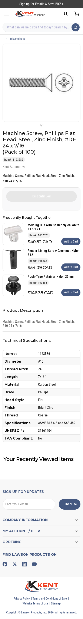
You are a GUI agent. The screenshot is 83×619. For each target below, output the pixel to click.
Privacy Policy (22, 598)
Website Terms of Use (35, 603)
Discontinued (18, 38)
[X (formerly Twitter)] (14, 564)
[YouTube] (34, 564)
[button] (34, 125)
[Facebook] (5, 564)
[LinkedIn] (24, 564)
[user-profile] (65, 13)
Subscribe (70, 504)
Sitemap (56, 603)
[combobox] (41, 27)
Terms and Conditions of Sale (50, 598)
